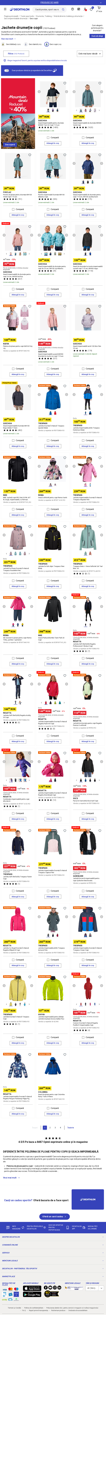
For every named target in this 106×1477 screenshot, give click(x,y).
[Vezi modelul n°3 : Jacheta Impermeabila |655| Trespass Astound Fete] (57, 935)
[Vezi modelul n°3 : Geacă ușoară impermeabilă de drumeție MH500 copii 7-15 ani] (90, 110)
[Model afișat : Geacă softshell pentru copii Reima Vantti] (50, 485)
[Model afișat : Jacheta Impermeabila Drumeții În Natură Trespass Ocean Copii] (85, 935)
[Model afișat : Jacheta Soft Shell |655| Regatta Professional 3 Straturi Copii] (85, 625)
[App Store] (32, 1290)
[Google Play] (32, 1296)
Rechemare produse (58, 1310)
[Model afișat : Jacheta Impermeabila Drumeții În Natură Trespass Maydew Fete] (85, 485)
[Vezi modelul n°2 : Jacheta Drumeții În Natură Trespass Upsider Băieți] (55, 413)
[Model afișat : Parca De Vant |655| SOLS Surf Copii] (81, 780)
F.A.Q (24, 1310)
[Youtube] (50, 1288)
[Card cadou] (10, 1295)
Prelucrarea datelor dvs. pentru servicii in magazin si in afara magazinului (72, 1308)
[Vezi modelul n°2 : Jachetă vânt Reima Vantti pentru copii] (55, 485)
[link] (10, 145)
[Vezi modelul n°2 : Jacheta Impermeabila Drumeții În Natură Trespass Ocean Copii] (90, 935)
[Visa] (4, 1289)
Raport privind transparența (38, 1310)
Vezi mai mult (7, 39)
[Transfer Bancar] (4, 1296)
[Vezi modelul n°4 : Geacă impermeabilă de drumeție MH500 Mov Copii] (95, 110)
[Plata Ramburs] (10, 1300)
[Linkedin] (59, 1288)
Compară (55, 137)
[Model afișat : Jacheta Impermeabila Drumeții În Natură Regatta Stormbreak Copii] (50, 780)
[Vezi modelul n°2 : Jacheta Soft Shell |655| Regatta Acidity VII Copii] (20, 703)
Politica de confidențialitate (33, 1308)
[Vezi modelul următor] (66, 92)
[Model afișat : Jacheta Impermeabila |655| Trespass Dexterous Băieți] (85, 413)
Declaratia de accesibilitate (78, 1310)
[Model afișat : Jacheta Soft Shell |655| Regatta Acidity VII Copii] (15, 703)
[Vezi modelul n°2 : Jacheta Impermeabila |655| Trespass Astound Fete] (53, 935)
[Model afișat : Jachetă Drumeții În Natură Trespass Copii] (11, 1004)
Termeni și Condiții (14, 1308)
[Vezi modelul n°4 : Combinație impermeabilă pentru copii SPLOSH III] (25, 780)
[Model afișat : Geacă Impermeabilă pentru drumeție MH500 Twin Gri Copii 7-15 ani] (48, 110)
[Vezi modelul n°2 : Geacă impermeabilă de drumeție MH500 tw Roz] (85, 110)
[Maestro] (16, 1290)
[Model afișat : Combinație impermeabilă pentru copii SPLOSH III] (11, 780)
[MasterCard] (10, 1290)
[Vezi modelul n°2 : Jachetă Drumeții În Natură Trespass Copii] (15, 1004)
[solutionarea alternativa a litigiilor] (74, 1289)
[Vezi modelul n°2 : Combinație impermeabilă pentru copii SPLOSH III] (15, 780)
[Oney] (4, 1299)
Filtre (16, 53)
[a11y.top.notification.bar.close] (101, 2)
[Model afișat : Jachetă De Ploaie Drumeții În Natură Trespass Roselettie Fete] (11, 554)
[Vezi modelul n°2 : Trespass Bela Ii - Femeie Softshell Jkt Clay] (90, 553)
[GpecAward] (51, 1296)
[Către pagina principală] (19, 9)
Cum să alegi (97, 36)
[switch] (6, 70)
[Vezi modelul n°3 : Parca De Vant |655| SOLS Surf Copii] (90, 780)
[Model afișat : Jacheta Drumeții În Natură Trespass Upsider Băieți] (50, 413)
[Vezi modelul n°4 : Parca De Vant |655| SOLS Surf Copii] (95, 780)
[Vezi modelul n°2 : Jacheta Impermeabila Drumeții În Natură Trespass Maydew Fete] (90, 485)
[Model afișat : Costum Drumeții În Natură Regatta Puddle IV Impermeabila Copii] (81, 1004)
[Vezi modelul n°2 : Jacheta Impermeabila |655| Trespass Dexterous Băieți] (90, 413)
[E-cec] (16, 1296)
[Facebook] (46, 1288)
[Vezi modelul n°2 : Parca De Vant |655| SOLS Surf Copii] (85, 780)
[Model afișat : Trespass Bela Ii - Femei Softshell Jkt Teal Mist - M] (85, 553)
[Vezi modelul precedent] (39, 92)
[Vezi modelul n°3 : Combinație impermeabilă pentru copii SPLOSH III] (20, 780)
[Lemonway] (16, 1299)
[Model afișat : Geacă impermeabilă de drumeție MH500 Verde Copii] (81, 110)
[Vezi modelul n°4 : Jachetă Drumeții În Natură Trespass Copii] (25, 1004)
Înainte (71, 1128)
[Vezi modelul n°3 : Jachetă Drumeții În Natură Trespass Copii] (20, 1004)
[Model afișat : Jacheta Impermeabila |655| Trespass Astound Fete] (48, 935)
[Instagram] (55, 1288)
